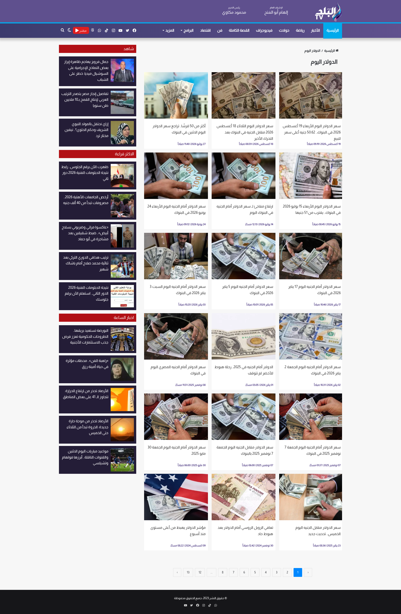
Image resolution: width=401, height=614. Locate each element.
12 (200, 572)
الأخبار (315, 30)
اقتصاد (205, 30)
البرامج (189, 30)
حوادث (284, 30)
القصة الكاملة (239, 30)
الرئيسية (333, 30)
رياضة (300, 30)
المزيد (169, 30)
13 (188, 572)
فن (219, 30)
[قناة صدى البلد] (328, 11)
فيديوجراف (264, 30)
